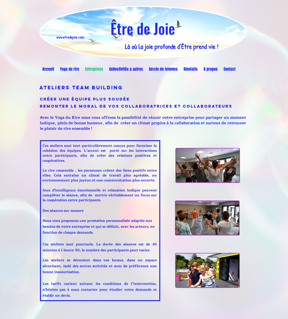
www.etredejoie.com (70, 37)
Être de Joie (142, 28)
